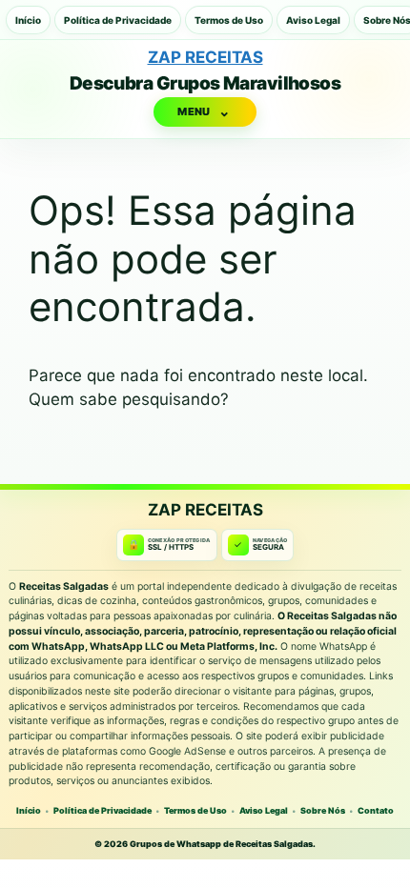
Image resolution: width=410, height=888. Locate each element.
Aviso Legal (313, 20)
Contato (376, 810)
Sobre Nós (322, 810)
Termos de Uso (229, 20)
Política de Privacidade (118, 20)
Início (28, 20)
